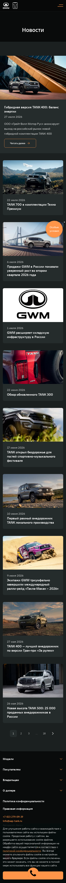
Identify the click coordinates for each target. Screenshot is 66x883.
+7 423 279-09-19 (13, 816)
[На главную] (6, 5)
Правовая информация (18, 808)
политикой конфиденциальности (22, 850)
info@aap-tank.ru (12, 821)
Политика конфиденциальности (23, 801)
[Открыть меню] (60, 5)
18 (44, 733)
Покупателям (12, 769)
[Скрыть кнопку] (64, 222)
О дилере (9, 790)
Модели (8, 759)
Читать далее (17, 143)
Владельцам (11, 780)
